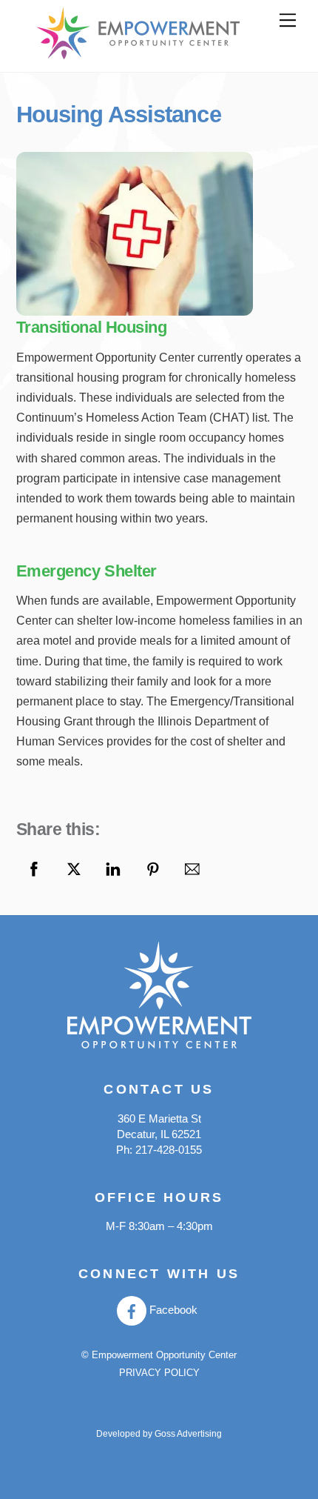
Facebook (171, 1310)
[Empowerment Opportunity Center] (138, 53)
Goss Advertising (188, 1434)
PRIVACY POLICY (159, 1372)
